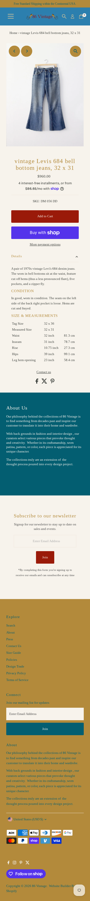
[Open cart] (81, 16)
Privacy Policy (16, 673)
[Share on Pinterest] (52, 382)
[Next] (26, 51)
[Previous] (14, 51)
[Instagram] (15, 863)
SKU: (36, 201)
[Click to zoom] (75, 51)
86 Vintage (39, 886)
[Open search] (64, 16)
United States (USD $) (28, 819)
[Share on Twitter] (45, 382)
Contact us (43, 372)
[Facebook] (8, 863)
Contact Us (13, 646)
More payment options (45, 244)
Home (14, 33)
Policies (11, 660)
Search (10, 625)
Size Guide (13, 653)
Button (16, 476)
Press (9, 639)
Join (45, 557)
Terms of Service (17, 680)
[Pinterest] (21, 863)
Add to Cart (45, 216)
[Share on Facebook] (37, 382)
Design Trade (15, 666)
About (10, 632)
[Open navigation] (10, 16)
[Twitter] (27, 863)
